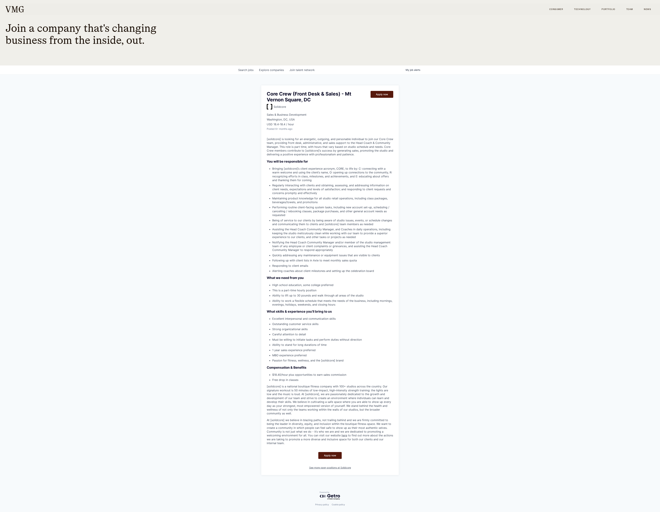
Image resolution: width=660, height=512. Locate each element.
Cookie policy (338, 504)
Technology (582, 9)
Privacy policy (322, 504)
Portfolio (608, 9)
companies (271, 70)
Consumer (556, 9)
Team (629, 9)
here (344, 435)
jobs (246, 70)
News (647, 9)
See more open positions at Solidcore (330, 467)
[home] (15, 9)
